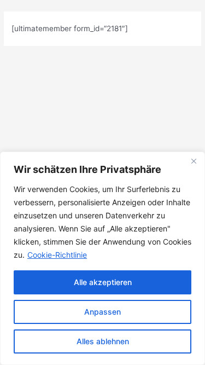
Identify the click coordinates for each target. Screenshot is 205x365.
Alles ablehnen (103, 341)
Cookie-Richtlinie (57, 254)
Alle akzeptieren (103, 282)
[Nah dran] (193, 160)
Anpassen (102, 311)
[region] (102, 258)
